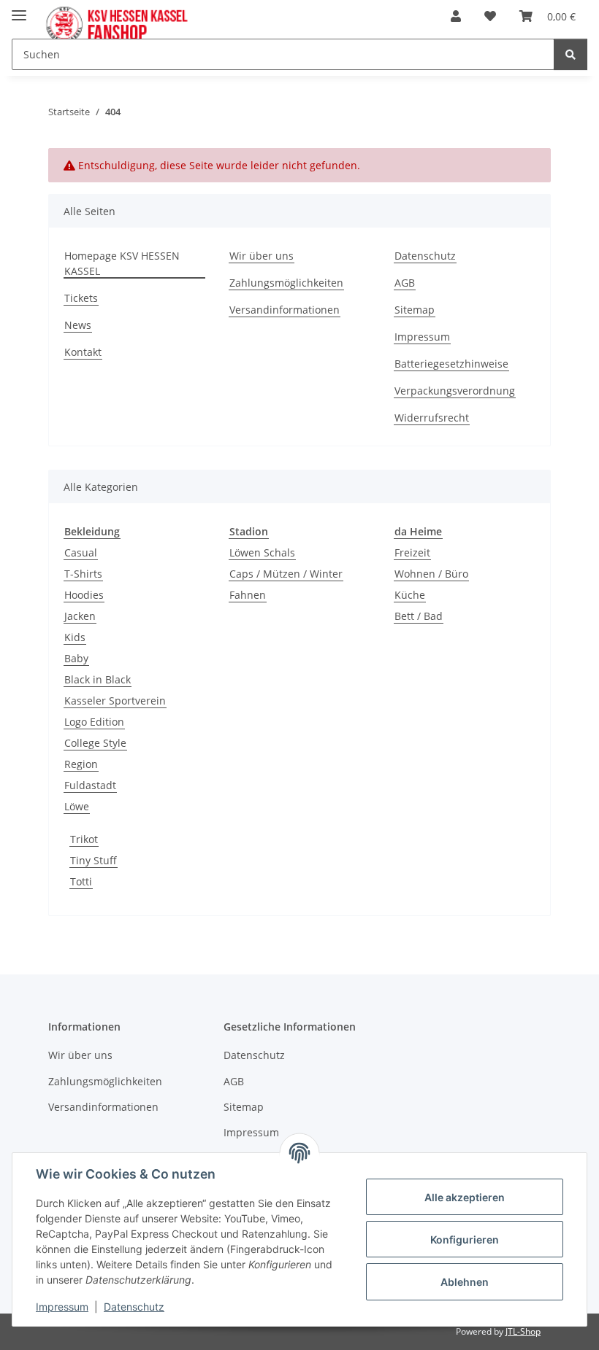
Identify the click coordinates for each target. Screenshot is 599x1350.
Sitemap (414, 310)
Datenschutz (425, 256)
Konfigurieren (464, 1239)
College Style (95, 743)
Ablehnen (464, 1282)
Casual (80, 552)
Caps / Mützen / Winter (286, 574)
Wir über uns (261, 256)
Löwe (76, 806)
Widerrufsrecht (431, 417)
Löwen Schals (262, 552)
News (77, 325)
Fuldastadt (90, 785)
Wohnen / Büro (431, 574)
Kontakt (83, 352)
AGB (404, 283)
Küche (409, 595)
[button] (456, 16)
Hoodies (84, 595)
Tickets (81, 298)
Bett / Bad (418, 616)
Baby (76, 658)
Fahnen (247, 595)
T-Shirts (83, 574)
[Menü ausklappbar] (19, 9)
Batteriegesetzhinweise (451, 364)
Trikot (84, 839)
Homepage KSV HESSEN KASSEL (122, 263)
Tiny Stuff (93, 860)
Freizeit (412, 552)
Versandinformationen (284, 310)
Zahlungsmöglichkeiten (286, 283)
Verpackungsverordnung (454, 390)
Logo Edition (94, 722)
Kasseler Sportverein (115, 700)
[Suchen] (570, 54)
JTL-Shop (523, 1331)
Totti (81, 881)
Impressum (422, 337)
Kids (74, 637)
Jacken (80, 616)
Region (81, 764)
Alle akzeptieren (464, 1197)
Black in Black (97, 679)
